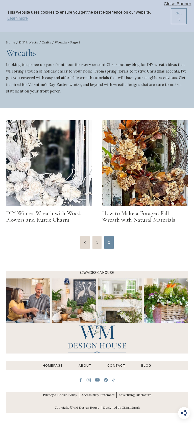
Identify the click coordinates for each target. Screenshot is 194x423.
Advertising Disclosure (135, 395)
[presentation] (49, 163)
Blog (146, 365)
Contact (116, 365)
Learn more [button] (17, 18)
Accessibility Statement (97, 395)
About (85, 365)
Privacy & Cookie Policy (60, 395)
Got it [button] (179, 16)
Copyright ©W (65, 407)
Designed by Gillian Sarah (121, 407)
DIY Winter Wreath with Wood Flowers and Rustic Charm (43, 216)
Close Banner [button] (177, 4)
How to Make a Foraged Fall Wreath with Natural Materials (138, 216)
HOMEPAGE (53, 365)
